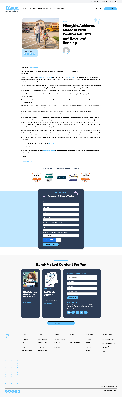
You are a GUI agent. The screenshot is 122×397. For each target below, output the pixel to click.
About (23, 336)
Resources (52, 8)
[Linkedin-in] (77, 312)
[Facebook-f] (73, 312)
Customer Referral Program (27, 350)
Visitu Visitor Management (42, 350)
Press (23, 342)
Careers (23, 344)
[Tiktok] (86, 312)
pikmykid (51, 143)
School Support (103, 1)
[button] (25, 54)
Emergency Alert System (42, 339)
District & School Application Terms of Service (108, 340)
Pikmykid (49, 77)
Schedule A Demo (110, 8)
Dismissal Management (42, 336)
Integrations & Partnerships (59, 344)
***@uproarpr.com (26, 161)
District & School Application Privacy (108, 343)
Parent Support (94, 1)
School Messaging (41, 347)
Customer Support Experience (59, 339)
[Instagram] (69, 312)
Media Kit (23, 347)
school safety (71, 77)
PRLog (41, 77)
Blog (58, 8)
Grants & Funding (57, 342)
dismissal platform (49, 150)
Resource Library (73, 336)
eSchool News (33, 67)
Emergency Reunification (42, 342)
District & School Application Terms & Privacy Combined (108, 347)
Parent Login (88, 350)
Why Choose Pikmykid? (58, 336)
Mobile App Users (105, 336)
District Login (88, 347)
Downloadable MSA (105, 354)
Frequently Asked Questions (75, 342)
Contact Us (99, 8)
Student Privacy (57, 347)
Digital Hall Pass (41, 344)
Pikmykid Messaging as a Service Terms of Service (109, 351)
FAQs (62, 8)
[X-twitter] (81, 312)
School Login (88, 344)
